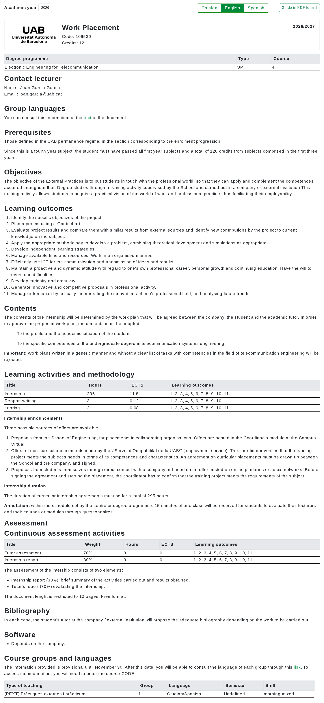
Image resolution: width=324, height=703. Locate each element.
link (297, 667)
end (87, 117)
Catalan (209, 8)
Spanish (256, 8)
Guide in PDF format (299, 7)
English (232, 8)
